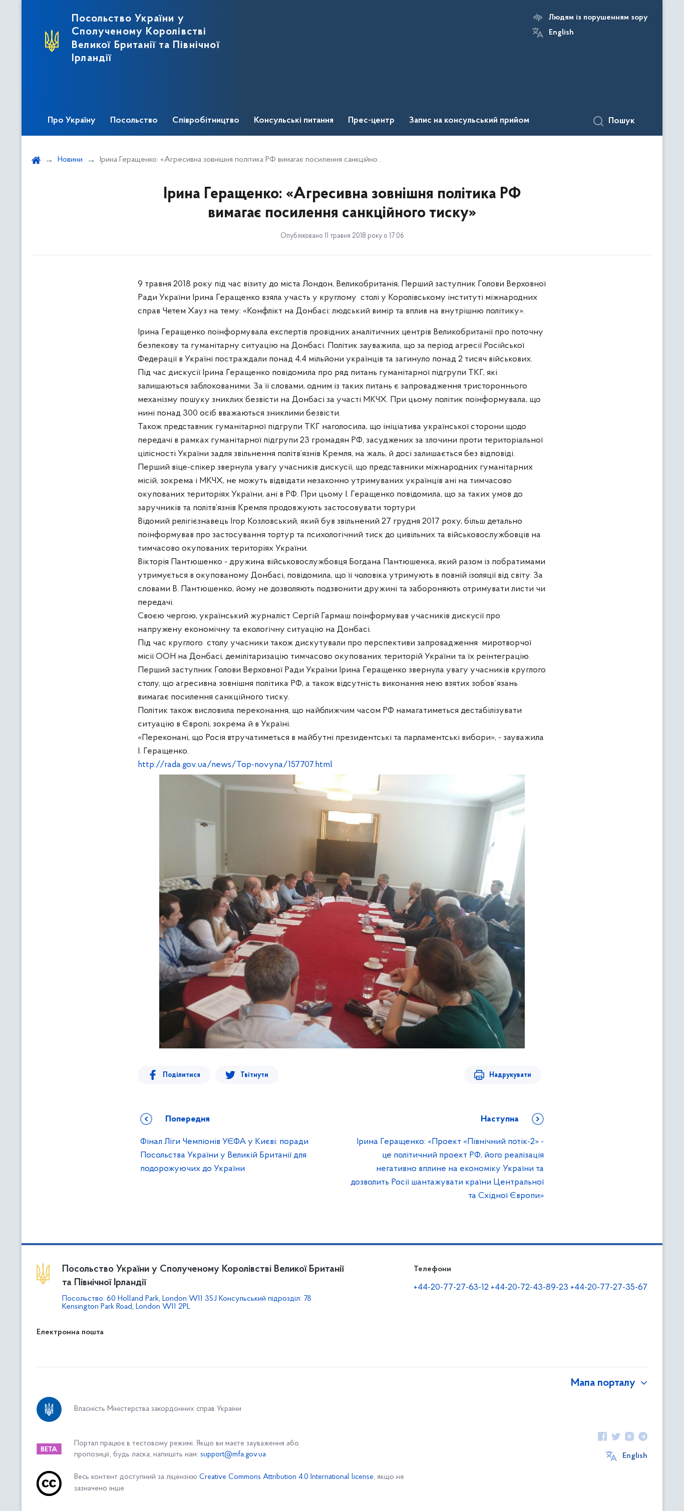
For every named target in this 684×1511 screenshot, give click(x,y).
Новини (70, 160)
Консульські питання (293, 120)
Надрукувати (510, 1075)
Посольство (134, 120)
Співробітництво (205, 120)
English (561, 33)
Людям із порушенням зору (598, 18)
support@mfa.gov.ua (233, 1454)
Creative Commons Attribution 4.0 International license (286, 1477)
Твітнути (254, 1075)
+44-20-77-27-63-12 (451, 1287)
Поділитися (181, 1075)
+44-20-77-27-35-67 (608, 1287)
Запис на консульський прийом (469, 120)
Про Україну (72, 120)
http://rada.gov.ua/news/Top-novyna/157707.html (235, 765)
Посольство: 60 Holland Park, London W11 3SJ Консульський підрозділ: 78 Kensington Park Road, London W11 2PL (186, 1303)
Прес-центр (371, 120)
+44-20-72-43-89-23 (529, 1287)
